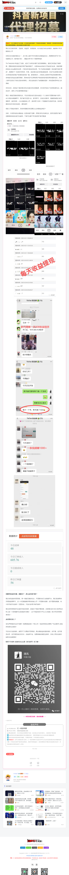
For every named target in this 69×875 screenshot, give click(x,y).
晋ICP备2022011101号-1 (44, 853)
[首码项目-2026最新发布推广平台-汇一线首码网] (34, 840)
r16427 (12, 36)
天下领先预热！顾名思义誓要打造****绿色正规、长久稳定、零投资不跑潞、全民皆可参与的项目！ (24, 823)
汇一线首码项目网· (33, 853)
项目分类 (12, 30)
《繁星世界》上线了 (50, 821)
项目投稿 (49, 2)
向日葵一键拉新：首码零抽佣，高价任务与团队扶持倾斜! (54, 807)
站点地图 (46, 847)
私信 (61, 37)
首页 (6, 30)
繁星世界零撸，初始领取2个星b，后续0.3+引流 (23, 792)
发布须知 (29, 847)
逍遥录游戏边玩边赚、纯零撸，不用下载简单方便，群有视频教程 (23, 800)
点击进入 (61, 8)
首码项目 (18, 30)
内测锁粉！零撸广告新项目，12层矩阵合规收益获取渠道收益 (54, 792)
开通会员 (58, 2)
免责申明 (40, 847)
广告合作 (34, 847)
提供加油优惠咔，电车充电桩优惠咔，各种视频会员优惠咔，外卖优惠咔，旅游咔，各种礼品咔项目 (23, 808)
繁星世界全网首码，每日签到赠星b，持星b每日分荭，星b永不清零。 (24, 815)
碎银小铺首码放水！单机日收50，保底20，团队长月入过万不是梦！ (54, 800)
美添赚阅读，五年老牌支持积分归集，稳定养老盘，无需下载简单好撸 (54, 815)
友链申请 (23, 847)
